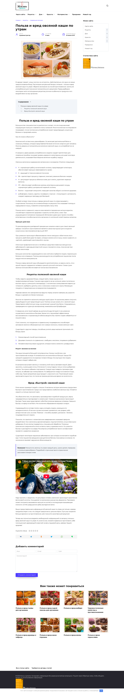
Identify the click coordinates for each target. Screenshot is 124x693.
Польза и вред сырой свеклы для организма (49, 609)
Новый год (87, 14)
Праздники (76, 14)
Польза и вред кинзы (72, 635)
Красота (50, 14)
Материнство (63, 14)
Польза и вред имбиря (73, 608)
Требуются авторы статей (42, 668)
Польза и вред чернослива (94, 636)
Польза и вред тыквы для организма (24, 609)
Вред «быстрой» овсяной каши (34, 111)
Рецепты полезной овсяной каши (35, 108)
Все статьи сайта (22, 668)
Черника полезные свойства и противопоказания (95, 610)
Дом (40, 14)
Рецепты (31, 14)
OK (101, 690)
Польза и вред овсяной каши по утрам (34, 106)
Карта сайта (20, 14)
